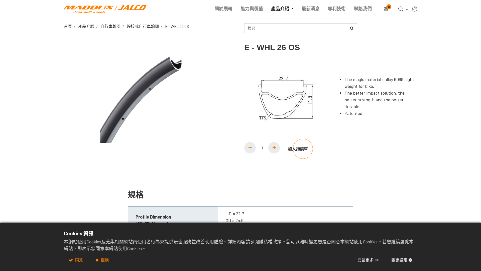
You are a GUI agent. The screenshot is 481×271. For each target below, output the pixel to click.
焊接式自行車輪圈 (143, 26)
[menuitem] (223, 8)
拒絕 (104, 259)
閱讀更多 (365, 259)
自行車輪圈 (110, 26)
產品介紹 (86, 26)
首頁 (68, 26)
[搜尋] (352, 28)
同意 (78, 259)
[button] (403, 10)
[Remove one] (250, 148)
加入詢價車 (298, 148)
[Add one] (274, 148)
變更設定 (399, 259)
